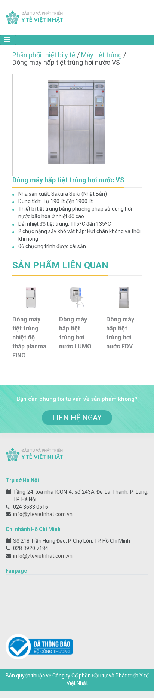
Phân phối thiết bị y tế (44, 55)
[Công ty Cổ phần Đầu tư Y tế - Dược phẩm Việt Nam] (34, 17)
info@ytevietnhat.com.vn (43, 514)
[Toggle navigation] (8, 40)
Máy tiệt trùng (101, 55)
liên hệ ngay (77, 417)
